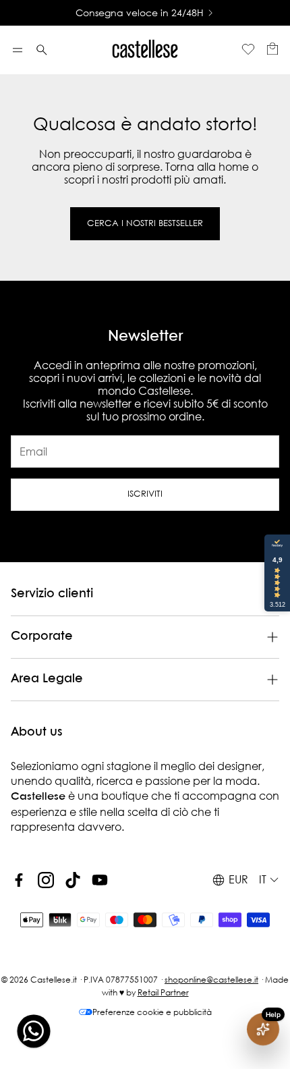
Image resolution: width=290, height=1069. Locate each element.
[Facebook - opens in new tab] (19, 880)
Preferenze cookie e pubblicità (152, 1012)
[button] (17, 50)
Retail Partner (163, 992)
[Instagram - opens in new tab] (46, 880)
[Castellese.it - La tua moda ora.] (145, 50)
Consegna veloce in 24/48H (140, 13)
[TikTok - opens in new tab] (73, 880)
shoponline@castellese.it (211, 979)
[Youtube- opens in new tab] (100, 880)
